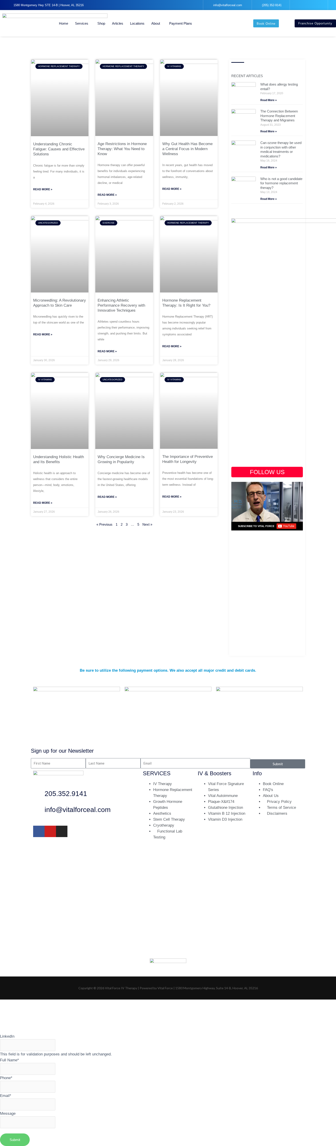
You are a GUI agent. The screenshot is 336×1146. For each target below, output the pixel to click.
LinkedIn (7, 1036)
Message (8, 1113)
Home (63, 23)
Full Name (9, 1060)
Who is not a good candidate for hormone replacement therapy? (281, 183)
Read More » (42, 189)
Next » (147, 524)
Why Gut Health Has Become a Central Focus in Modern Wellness (187, 149)
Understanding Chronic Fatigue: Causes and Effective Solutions (59, 149)
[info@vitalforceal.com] (39, 811)
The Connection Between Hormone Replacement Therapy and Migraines (279, 115)
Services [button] (81, 23)
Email (5, 1096)
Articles (117, 23)
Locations (137, 23)
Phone (6, 1078)
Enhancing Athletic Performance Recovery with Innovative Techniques (121, 305)
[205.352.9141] (39, 795)
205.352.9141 (66, 793)
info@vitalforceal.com (78, 809)
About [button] (155, 23)
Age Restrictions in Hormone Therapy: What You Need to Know (122, 149)
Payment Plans (180, 23)
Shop (101, 23)
